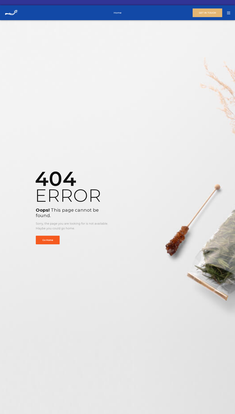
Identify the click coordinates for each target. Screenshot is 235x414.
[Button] (228, 13)
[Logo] (11, 12)
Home (117, 12)
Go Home (47, 239)
